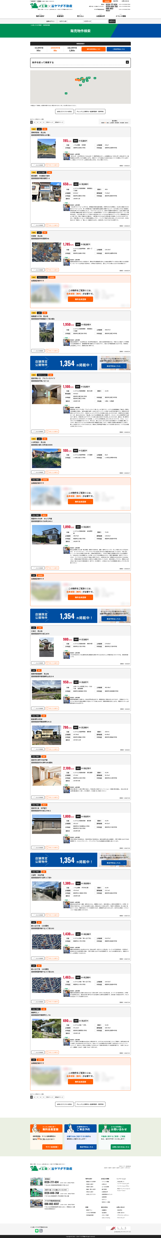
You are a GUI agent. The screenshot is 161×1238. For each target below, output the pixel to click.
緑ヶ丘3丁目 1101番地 (40, 969)
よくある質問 (105, 1187)
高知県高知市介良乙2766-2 (41, 810)
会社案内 (104, 1212)
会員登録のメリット (107, 1194)
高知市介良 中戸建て (39, 808)
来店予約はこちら (86, 1147)
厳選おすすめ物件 (91, 1181)
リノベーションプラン (123, 1186)
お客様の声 (100, 15)
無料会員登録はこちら (93, 49)
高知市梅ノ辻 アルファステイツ (43, 378)
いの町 (126, 1167)
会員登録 (107, 1)
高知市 (105, 1167)
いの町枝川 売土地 (38, 442)
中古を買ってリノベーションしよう (123, 1182)
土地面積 (112, 122)
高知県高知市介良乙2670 (40, 634)
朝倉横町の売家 (36, 719)
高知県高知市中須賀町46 (40, 238)
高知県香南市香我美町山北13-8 (42, 676)
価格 (108, 122)
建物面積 (117, 122)
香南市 (113, 1167)
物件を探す (40, 15)
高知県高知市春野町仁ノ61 (41, 1015)
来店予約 (115, 1)
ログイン (104, 1199)
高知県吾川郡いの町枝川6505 (41, 445)
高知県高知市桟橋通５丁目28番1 (43, 319)
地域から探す (89, 1184)
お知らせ (104, 1184)
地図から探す (89, 1187)
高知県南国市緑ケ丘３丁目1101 (42, 972)
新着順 (102, 122)
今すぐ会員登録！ (52, 1147)
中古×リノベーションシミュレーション (123, 1189)
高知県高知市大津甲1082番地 (41, 762)
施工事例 (104, 1189)
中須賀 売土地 (36, 236)
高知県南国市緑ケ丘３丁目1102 (42, 928)
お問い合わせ (125, 1)
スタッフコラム (106, 1218)
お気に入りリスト (91, 1194)
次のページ (49, 122)
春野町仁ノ (35, 1012)
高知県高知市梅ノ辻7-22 (40, 381)
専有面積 (122, 122)
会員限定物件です (37, 280)
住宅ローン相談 (106, 1202)
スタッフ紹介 (105, 1215)
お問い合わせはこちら (120, 1147)
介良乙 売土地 (36, 631)
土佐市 (122, 1167)
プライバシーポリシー (123, 1215)
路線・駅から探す (91, 1189)
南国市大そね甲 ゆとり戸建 (41, 518)
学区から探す (89, 1192)
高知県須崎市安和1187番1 (40, 135)
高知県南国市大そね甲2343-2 (41, 521)
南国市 (109, 1167)
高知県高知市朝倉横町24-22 (41, 721)
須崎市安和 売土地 (38, 132)
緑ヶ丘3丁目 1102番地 (40, 926)
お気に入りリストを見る (64, 111)
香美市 (117, 1167)
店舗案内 (104, 1210)
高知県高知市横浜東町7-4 (40, 178)
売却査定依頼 (89, 1215)
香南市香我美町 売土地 (40, 674)
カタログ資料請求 (91, 1212)
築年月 (126, 122)
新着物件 (60, 15)
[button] (66, 93)
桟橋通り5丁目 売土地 (39, 316)
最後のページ (59, 122)
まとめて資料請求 (39, 165)
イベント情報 (121, 15)
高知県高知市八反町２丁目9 (41, 877)
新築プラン (89, 1210)
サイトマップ (120, 1218)
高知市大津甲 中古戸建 (39, 760)
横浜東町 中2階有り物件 (40, 176)
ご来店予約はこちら (119, 49)
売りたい (80, 15)
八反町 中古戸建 (37, 875)
